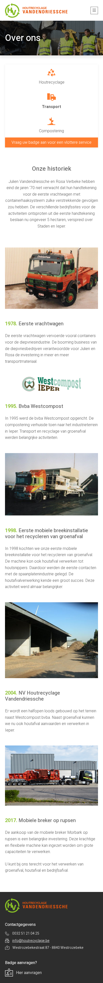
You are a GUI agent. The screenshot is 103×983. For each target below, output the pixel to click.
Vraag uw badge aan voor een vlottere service (52, 142)
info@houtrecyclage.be (31, 940)
